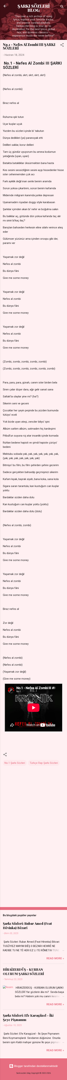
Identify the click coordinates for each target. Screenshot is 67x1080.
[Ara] (62, 7)
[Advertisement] (33, 876)
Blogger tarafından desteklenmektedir (35, 1066)
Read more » (55, 958)
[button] (62, 45)
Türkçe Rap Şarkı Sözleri (44, 763)
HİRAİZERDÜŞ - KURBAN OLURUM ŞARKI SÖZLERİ (23, 971)
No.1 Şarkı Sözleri (14, 763)
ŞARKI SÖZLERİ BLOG (34, 8)
